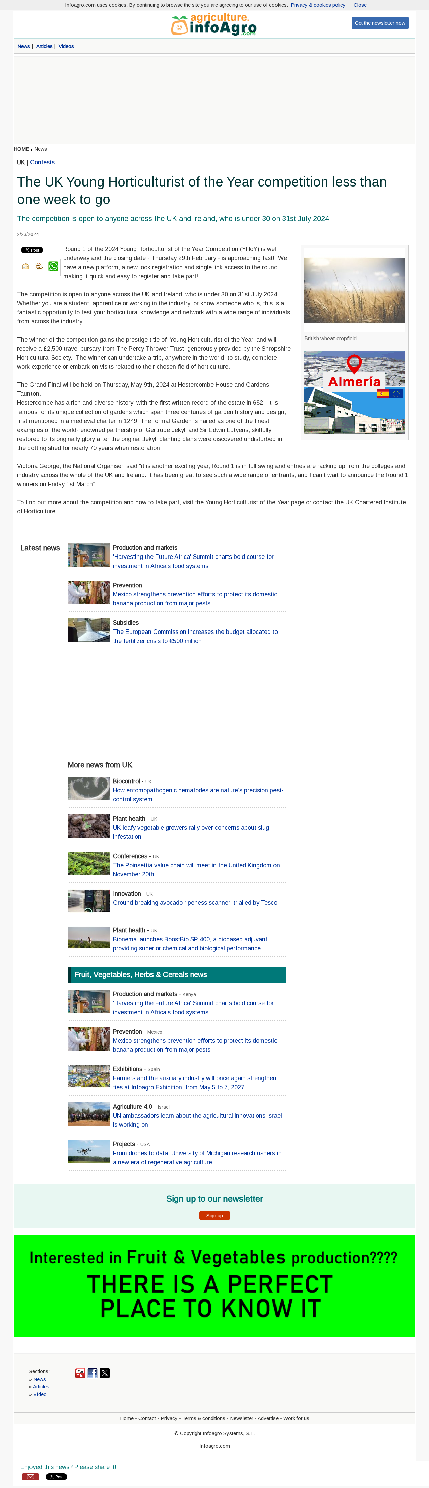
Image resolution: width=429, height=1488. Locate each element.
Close (360, 5)
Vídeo (40, 1394)
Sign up (214, 1215)
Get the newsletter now (380, 23)
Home (127, 1418)
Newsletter (241, 1418)
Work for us (296, 1418)
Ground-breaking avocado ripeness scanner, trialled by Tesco (195, 902)
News (40, 149)
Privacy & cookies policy (318, 5)
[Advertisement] (214, 100)
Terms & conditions (203, 1418)
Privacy (169, 1418)
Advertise (268, 1418)
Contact (147, 1418)
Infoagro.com (214, 1446)
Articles (41, 1386)
